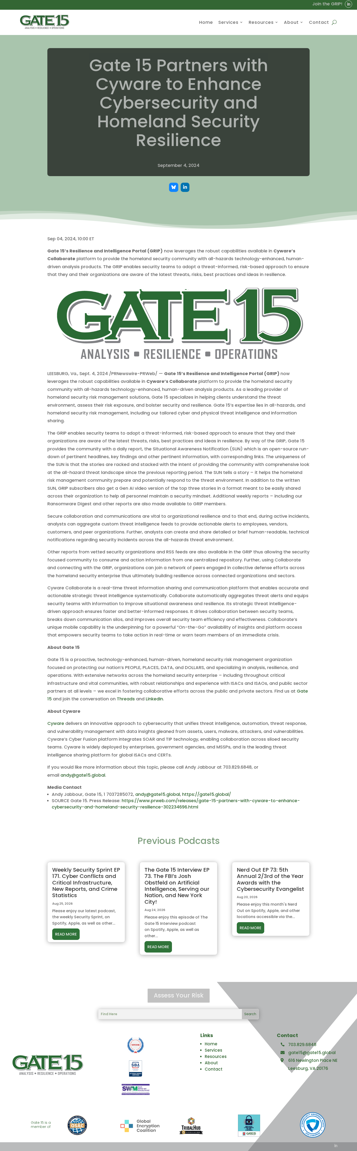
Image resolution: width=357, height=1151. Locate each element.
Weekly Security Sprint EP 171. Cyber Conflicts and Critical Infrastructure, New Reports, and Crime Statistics (86, 882)
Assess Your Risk (179, 995)
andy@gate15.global (82, 775)
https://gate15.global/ (206, 794)
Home (206, 22)
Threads (126, 699)
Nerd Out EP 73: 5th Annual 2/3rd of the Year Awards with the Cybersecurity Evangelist (270, 879)
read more (66, 934)
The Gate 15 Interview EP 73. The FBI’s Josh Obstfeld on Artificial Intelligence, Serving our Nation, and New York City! (176, 886)
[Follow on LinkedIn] (348, 4)
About (291, 22)
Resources (261, 22)
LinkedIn (154, 699)
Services (228, 22)
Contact (319, 22)
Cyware (55, 723)
